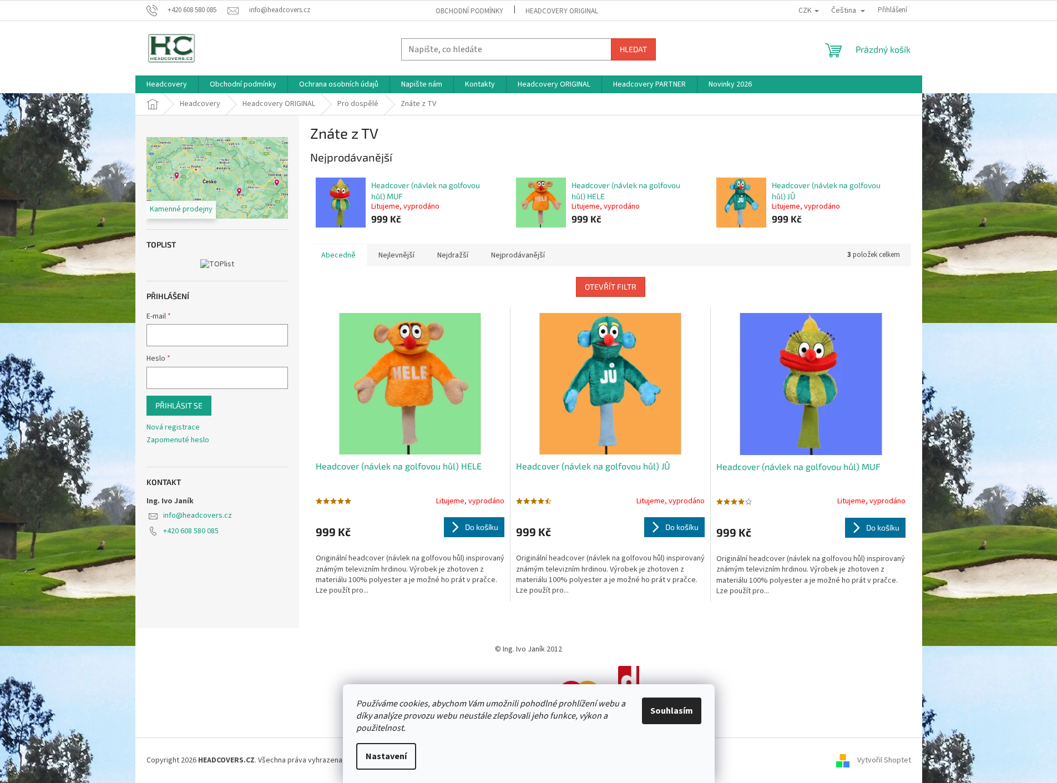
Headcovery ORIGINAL (561, 11)
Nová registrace (173, 427)
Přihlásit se (179, 405)
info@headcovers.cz (197, 515)
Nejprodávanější (518, 255)
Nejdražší (452, 255)
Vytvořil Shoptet (884, 760)
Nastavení (386, 756)
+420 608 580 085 (191, 531)
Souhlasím (671, 711)
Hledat (633, 49)
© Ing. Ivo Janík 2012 (528, 649)
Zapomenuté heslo (177, 440)
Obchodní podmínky (469, 11)
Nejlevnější (396, 255)
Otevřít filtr (610, 286)
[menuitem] (166, 84)
